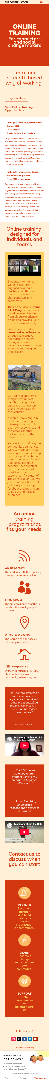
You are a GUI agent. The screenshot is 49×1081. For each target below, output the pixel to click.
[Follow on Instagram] (13, 1039)
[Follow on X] (19, 1039)
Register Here (16, 98)
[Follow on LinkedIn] (30, 1039)
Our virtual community (24, 1047)
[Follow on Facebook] (24, 1039)
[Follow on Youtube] (35, 1039)
